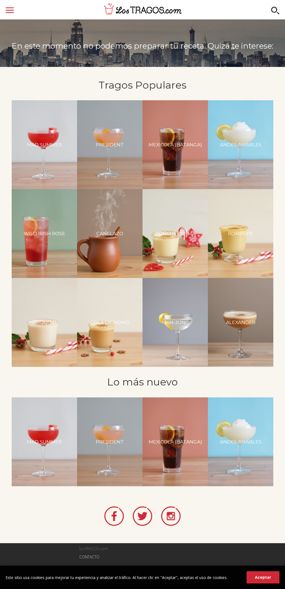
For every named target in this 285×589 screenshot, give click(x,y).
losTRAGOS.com (142, 8)
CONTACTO (89, 557)
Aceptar (263, 577)
